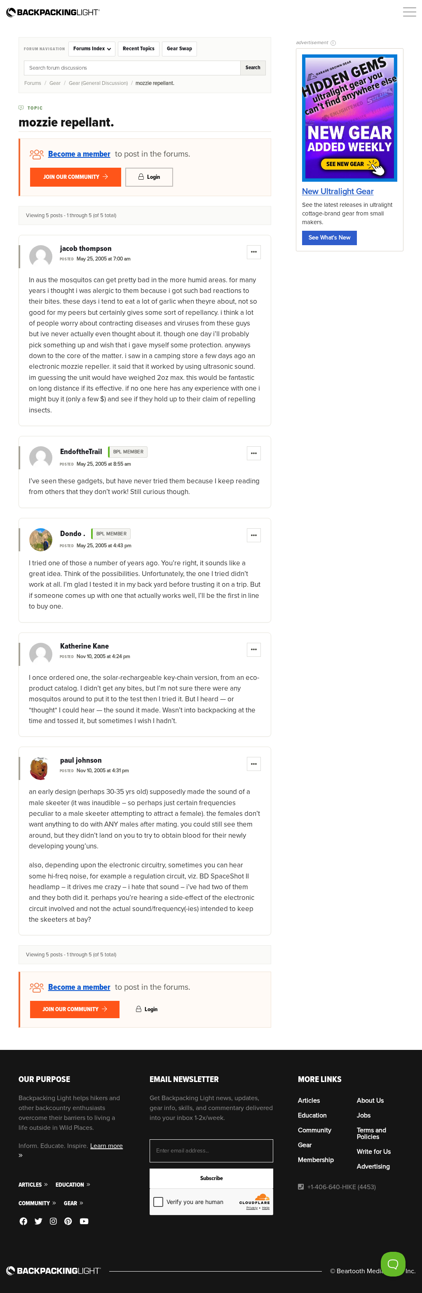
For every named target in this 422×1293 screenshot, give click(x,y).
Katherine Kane (84, 646)
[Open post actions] (254, 252)
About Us (370, 1100)
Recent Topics (139, 48)
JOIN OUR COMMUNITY (72, 176)
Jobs (363, 1115)
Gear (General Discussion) (98, 83)
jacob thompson (86, 249)
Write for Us (374, 1152)
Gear (55, 83)
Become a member (79, 154)
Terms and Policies (371, 1133)
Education (70, 1184)
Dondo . (72, 534)
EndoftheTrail (81, 452)
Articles (31, 1184)
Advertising (373, 1166)
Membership (316, 1160)
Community (35, 1203)
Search (253, 67)
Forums (32, 83)
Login (153, 176)
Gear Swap (179, 48)
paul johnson (81, 760)
